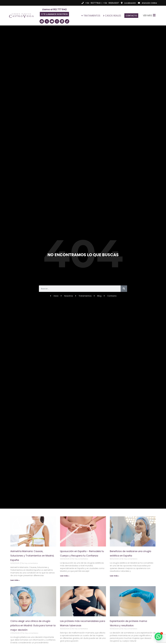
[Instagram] (57, 21)
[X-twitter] (47, 21)
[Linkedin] (62, 21)
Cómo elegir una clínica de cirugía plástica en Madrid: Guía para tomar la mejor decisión (33, 625)
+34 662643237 (111, 3)
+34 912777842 (93, 3)
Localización (130, 3)
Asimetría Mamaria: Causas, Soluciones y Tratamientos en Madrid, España (32, 556)
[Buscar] (124, 288)
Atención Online (149, 3)
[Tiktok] (67, 21)
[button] (54, 14)
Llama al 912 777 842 (54, 9)
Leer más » (15, 580)
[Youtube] (52, 21)
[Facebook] (42, 21)
